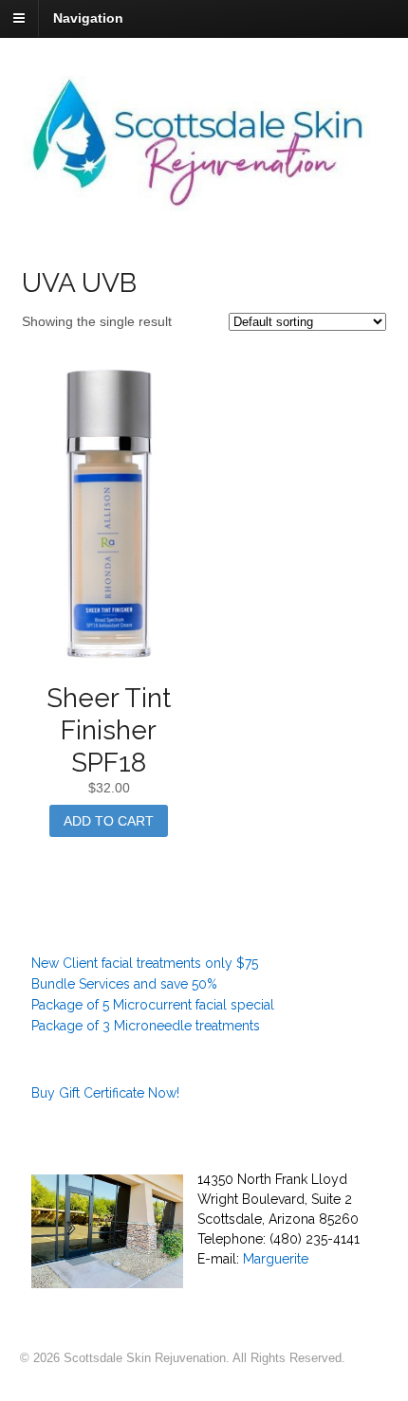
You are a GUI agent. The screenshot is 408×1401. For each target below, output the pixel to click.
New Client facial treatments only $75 (144, 963)
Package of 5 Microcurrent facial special (152, 1004)
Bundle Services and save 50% (124, 984)
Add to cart (109, 820)
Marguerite (275, 1258)
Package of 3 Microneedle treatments (145, 1025)
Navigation (88, 18)
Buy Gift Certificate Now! (105, 1093)
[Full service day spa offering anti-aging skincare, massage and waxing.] (204, 201)
